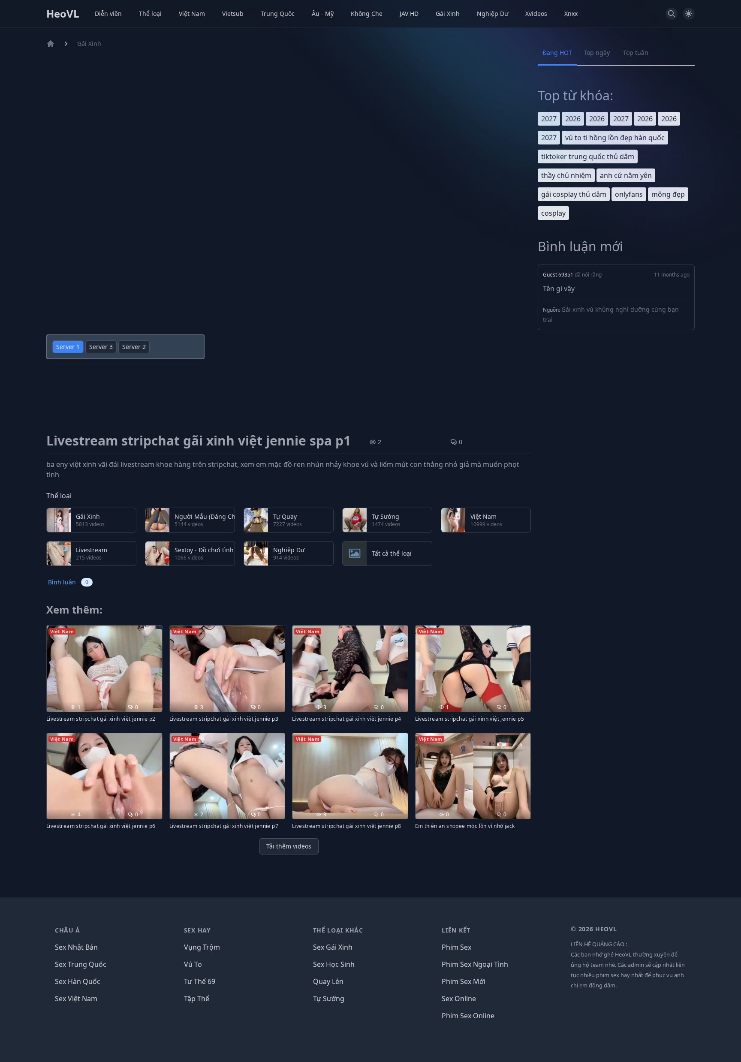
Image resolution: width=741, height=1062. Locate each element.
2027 (549, 118)
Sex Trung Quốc (80, 964)
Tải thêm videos (288, 846)
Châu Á (67, 930)
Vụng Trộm (202, 947)
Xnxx (571, 13)
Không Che (367, 13)
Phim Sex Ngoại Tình (475, 964)
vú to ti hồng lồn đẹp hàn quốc (615, 137)
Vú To (193, 964)
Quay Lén (328, 981)
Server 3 (101, 347)
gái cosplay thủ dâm (573, 194)
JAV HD (409, 13)
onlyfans (629, 194)
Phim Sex (456, 947)
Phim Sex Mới (463, 981)
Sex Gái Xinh (332, 947)
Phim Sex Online (468, 1015)
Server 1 (68, 347)
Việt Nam (192, 13)
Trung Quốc (278, 13)
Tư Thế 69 (199, 981)
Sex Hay (197, 930)
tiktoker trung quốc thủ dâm (587, 156)
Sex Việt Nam (76, 998)
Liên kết (456, 930)
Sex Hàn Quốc (77, 981)
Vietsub (233, 13)
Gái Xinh (448, 13)
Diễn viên (108, 13)
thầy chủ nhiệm (566, 175)
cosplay (553, 213)
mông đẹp (668, 194)
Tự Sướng (328, 998)
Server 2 (134, 347)
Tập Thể (196, 998)
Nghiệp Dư (492, 13)
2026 (573, 118)
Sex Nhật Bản (76, 947)
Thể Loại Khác (338, 930)
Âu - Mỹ (323, 13)
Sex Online (459, 998)
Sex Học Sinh (334, 964)
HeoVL (62, 14)
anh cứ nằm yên (626, 175)
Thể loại (150, 13)
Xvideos (536, 13)
